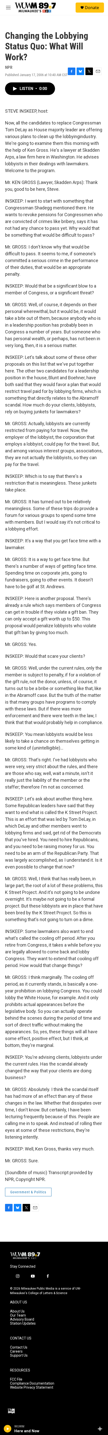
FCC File (16, 1379)
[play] (8, 1428)
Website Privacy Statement (31, 1387)
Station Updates (23, 1323)
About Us (17, 1311)
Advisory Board (22, 1319)
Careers (16, 1351)
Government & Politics (28, 1192)
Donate (92, 7)
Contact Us (18, 1347)
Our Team (18, 1315)
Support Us (19, 1355)
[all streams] (101, 1428)
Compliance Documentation (32, 1383)
